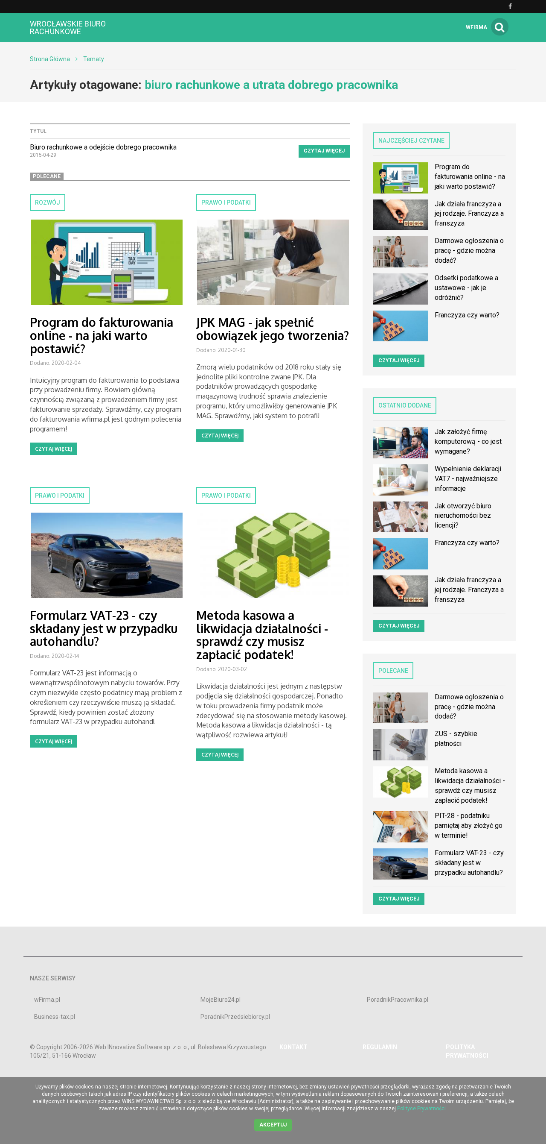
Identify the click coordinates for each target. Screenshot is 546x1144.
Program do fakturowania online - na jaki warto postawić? (101, 335)
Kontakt (293, 1047)
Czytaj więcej (324, 151)
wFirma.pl (47, 999)
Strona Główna (50, 59)
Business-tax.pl (54, 1016)
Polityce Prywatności (421, 1109)
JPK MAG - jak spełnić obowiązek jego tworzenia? (272, 328)
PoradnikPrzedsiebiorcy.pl (235, 1016)
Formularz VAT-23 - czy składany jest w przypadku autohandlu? (103, 628)
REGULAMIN (380, 1047)
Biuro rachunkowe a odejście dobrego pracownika (103, 147)
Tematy (93, 59)
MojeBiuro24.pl (220, 999)
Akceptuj (273, 1125)
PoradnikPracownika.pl (397, 999)
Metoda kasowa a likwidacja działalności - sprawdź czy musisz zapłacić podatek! (262, 634)
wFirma (476, 27)
